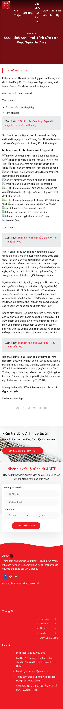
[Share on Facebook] (23, 408)
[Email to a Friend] (34, 408)
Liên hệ (43, 633)
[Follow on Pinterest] (10, 576)
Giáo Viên (45, 13)
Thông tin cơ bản (13, 487)
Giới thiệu (44, 619)
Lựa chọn (9, 509)
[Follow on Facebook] (5, 576)
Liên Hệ (58, 13)
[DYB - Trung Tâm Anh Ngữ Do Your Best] (6, 5)
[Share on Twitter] (28, 408)
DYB (20, 583)
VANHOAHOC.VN (25, 686)
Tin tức (52, 13)
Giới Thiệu (17, 13)
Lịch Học (28, 12)
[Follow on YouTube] (16, 576)
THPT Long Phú (11, 597)
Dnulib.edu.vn (33, 680)
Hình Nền (31, 34)
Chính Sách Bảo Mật (49, 638)
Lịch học (44, 623)
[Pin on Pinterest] (39, 408)
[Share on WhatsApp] (17, 408)
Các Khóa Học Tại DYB (38, 13)
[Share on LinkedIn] (45, 408)
